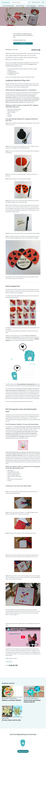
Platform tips (41, 5)
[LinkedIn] (36, 50)
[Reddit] (38, 50)
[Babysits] (6, 2)
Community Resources (8, 5)
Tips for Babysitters (31, 5)
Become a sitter (36, 2)
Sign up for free (23, 751)
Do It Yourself (9, 661)
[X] (34, 50)
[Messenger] (39, 50)
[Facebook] (32, 50)
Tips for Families (20, 5)
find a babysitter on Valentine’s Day (26, 384)
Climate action (13, 698)
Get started (23, 43)
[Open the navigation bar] (43, 2)
